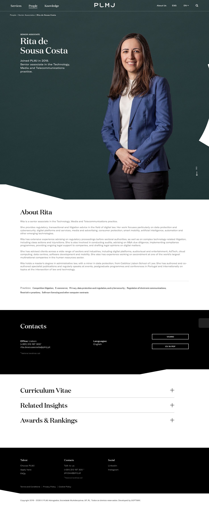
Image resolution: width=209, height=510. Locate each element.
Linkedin (112, 465)
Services (16, 5)
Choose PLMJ (27, 465)
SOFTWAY (135, 500)
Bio (196, 168)
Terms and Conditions (30, 487)
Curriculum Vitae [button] (45, 390)
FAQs (23, 473)
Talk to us (69, 465)
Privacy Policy (49, 487)
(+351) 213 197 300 (30, 344)
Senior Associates (26, 15)
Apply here (25, 469)
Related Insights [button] (44, 405)
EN (185, 5)
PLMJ (104, 5)
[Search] (197, 5)
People (13, 15)
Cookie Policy (65, 487)
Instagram (113, 469)
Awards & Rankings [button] (48, 420)
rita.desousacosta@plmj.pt (35, 347)
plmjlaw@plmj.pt (72, 473)
